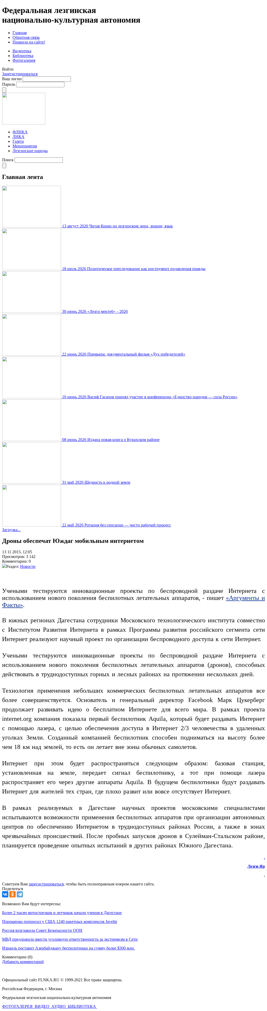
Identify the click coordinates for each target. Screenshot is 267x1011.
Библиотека (23, 55)
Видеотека (22, 51)
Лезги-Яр (256, 866)
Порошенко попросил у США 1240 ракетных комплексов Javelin (59, 921)
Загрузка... (11, 530)
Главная (20, 32)
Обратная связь (26, 37)
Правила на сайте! (29, 42)
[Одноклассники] (12, 894)
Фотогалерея (24, 60)
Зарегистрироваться (20, 74)
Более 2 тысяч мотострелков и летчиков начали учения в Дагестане (62, 912)
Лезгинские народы (30, 150)
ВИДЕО (42, 1006)
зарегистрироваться (46, 884)
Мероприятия (25, 146)
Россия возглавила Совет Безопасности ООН (42, 930)
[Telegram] (20, 894)
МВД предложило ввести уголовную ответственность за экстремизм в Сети (70, 939)
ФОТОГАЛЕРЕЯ (18, 1006)
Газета (18, 141)
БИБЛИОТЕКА (82, 1006)
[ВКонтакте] (5, 894)
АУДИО (59, 1006)
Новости (27, 566)
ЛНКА (19, 136)
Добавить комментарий (23, 961)
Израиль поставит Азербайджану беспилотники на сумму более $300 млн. (68, 948)
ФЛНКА (20, 132)
